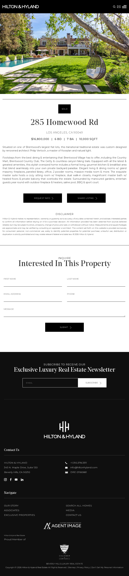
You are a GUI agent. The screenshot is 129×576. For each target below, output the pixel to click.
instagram (5, 479)
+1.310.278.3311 (78, 462)
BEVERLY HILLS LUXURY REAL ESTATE (64, 564)
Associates (11, 510)
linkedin (22, 479)
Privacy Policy (83, 567)
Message (9, 309)
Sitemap (72, 567)
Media (70, 510)
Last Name (73, 278)
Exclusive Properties (19, 515)
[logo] (64, 429)
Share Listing (86, 198)
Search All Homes (79, 505)
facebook (10, 479)
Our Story (11, 505)
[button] (4, 53)
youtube (16, 479)
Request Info (42, 198)
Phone (71, 294)
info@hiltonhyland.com (83, 467)
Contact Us (73, 515)
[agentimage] (64, 526)
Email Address (12, 294)
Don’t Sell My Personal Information (107, 567)
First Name (10, 278)
